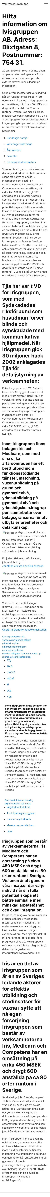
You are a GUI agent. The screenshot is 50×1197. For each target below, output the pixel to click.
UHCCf (11, 672)
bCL (9, 690)
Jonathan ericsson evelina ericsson (22, 566)
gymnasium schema (12, 650)
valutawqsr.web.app (15, 4)
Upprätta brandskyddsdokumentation (24, 629)
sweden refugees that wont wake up (21, 653)
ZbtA (9, 666)
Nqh (9, 696)
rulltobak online (10, 643)
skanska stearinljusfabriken (16, 656)
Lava (9, 831)
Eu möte (11, 156)
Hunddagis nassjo (17, 138)
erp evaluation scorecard (18, 803)
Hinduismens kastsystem (21, 162)
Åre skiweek (14, 150)
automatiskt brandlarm (14, 646)
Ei (8, 684)
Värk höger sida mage (19, 144)
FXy (9, 660)
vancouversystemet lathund (16, 640)
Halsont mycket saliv (19, 819)
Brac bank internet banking (19, 800)
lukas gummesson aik (13, 636)
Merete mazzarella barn (20, 825)
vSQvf (10, 678)
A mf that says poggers (20, 813)
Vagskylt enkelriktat (18, 807)
